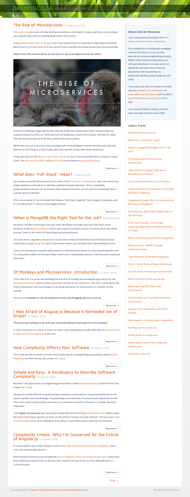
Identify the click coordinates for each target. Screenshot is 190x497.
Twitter (169, 8)
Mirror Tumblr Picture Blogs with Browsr (150, 264)
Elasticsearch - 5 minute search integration (150, 320)
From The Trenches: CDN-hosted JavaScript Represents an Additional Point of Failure (150, 226)
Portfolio (138, 8)
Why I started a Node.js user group (146, 278)
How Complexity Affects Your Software (51, 347)
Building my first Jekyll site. (142, 327)
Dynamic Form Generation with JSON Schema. (148, 310)
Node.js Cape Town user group (54, 156)
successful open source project (144, 98)
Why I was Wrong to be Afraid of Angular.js (151, 237)
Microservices (21, 31)
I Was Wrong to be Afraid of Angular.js (148, 256)
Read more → (112, 168)
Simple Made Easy (88, 383)
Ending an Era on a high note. (143, 335)
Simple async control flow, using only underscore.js (147, 344)
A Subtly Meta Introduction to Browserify (150, 271)
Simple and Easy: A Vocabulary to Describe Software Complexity (64, 374)
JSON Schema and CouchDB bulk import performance (149, 299)
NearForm (19, 297)
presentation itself (95, 413)
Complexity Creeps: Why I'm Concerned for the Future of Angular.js (66, 436)
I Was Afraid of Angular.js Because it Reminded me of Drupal (65, 313)
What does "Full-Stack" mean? (42, 174)
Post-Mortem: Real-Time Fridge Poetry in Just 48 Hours (150, 213)
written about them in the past (36, 42)
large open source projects (142, 94)
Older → (113, 480)
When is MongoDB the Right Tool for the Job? (57, 217)
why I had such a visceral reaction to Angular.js (85, 445)
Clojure (61, 358)
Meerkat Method (40, 228)
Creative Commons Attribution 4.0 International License (58, 489)
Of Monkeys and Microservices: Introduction (55, 272)
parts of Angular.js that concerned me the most (81, 456)
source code (56, 160)
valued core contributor (151, 90)
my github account (90, 160)
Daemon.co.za (33, 8)
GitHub (155, 8)
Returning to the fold (139, 353)
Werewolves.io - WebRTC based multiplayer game (145, 247)
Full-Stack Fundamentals (83, 181)
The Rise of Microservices (37, 24)
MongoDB (39, 243)
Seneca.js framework (24, 282)
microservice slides (34, 160)
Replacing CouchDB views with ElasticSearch (144, 288)
